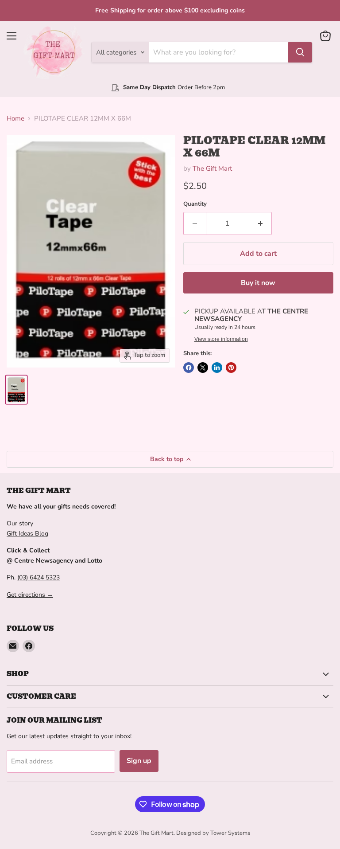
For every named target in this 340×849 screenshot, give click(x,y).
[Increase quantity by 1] (260, 223)
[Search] (300, 52)
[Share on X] (202, 367)
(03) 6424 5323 (38, 577)
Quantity (195, 204)
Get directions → (30, 595)
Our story (20, 523)
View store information (221, 339)
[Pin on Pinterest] (231, 367)
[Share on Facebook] (188, 367)
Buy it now (258, 283)
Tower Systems (230, 833)
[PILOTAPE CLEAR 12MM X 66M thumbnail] (16, 390)
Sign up (139, 761)
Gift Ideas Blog (27, 533)
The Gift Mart (212, 168)
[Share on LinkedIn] (217, 367)
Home (15, 118)
